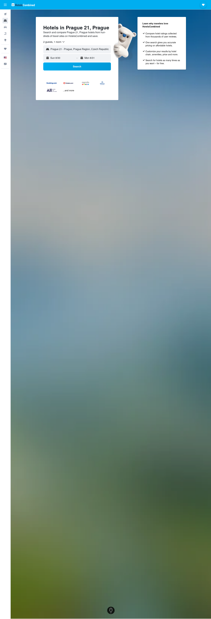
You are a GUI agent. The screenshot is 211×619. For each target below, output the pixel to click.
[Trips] (5, 49)
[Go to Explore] (5, 40)
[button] (5, 4)
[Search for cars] (5, 27)
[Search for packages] (5, 33)
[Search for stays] (5, 21)
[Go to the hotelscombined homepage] (23, 4)
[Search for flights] (5, 14)
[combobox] (54, 41)
